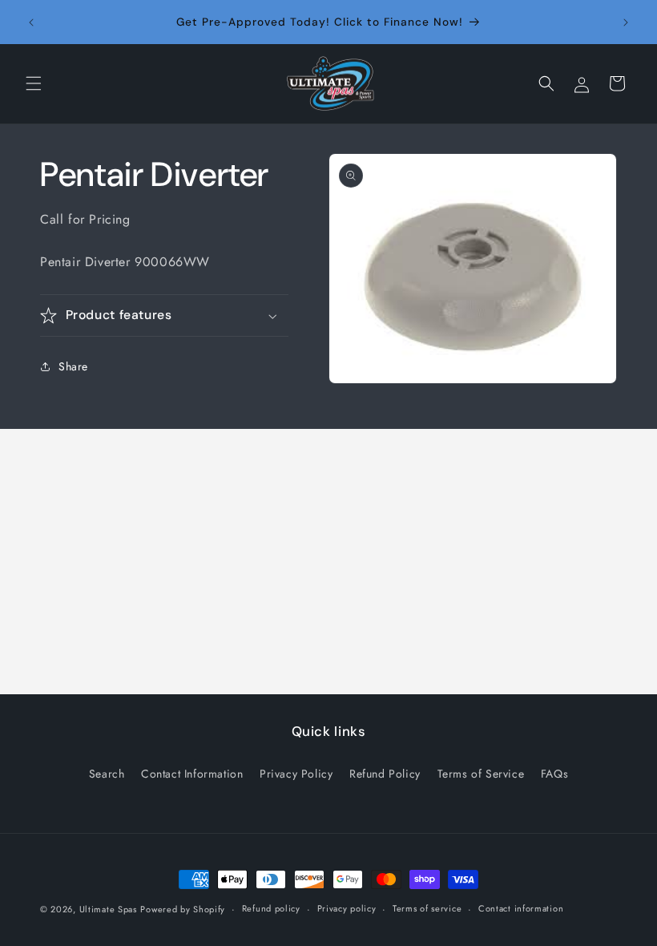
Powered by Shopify (182, 909)
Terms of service (427, 908)
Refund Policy (385, 774)
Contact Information (192, 774)
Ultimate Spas (108, 909)
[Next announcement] (625, 22)
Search (107, 774)
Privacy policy (347, 908)
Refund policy (271, 908)
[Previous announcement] (31, 22)
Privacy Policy (296, 774)
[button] (33, 83)
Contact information (520, 908)
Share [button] (73, 366)
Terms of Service (481, 774)
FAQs (554, 774)
